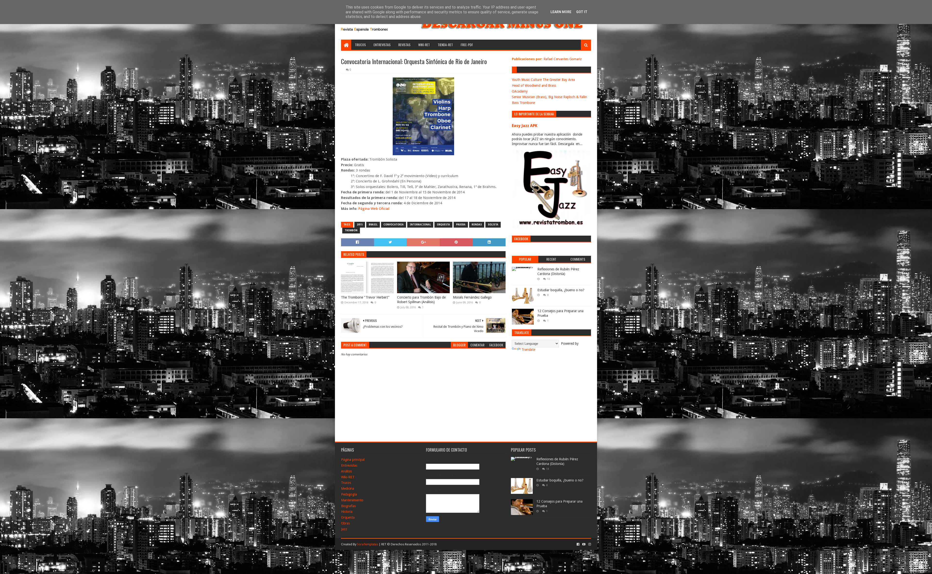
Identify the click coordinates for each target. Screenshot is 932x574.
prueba (461, 224)
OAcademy (520, 91)
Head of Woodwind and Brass (534, 85)
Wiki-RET (424, 44)
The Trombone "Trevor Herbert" (365, 297)
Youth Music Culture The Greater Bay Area (543, 80)
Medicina (347, 488)
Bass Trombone (523, 103)
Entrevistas (382, 44)
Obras (345, 523)
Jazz (344, 529)
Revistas (404, 44)
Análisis (346, 471)
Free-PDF (467, 44)
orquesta (443, 224)
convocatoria (393, 224)
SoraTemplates (367, 544)
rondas (477, 224)
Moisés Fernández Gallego (472, 297)
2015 (360, 224)
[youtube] (583, 544)
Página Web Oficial (373, 208)
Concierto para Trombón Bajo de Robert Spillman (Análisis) (421, 299)
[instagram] (589, 544)
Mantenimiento (352, 500)
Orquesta (348, 517)
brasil (373, 224)
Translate (528, 349)
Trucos (360, 44)
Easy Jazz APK (524, 125)
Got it (581, 12)
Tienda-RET (445, 44)
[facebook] (578, 544)
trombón (351, 230)
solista (493, 224)
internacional (420, 224)
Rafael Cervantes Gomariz (562, 59)
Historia (346, 512)
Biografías (348, 506)
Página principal (353, 460)
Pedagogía (349, 494)
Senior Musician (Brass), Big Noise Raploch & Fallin (549, 97)
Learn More (560, 12)
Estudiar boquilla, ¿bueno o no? (560, 290)
